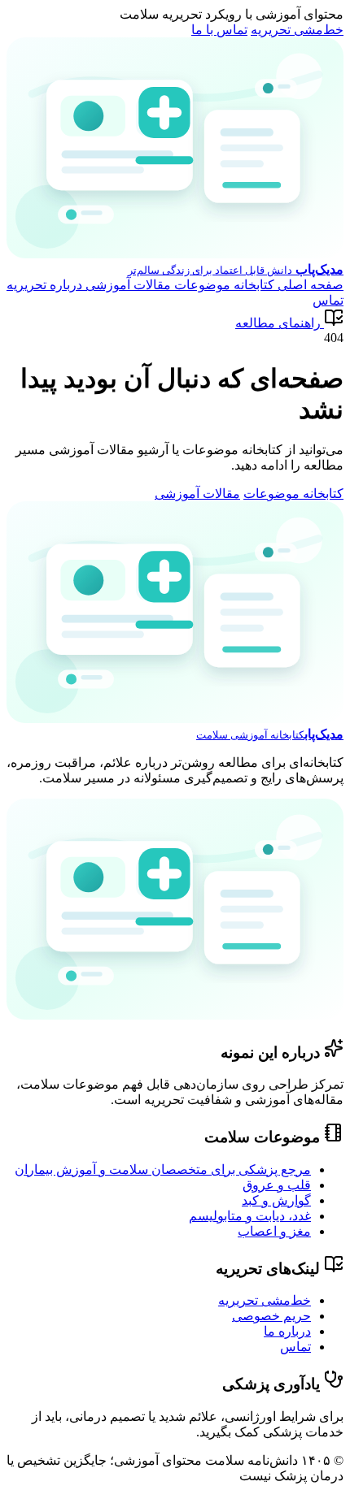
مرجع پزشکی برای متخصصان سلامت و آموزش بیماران (163, 1169)
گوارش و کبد (276, 1200)
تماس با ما (219, 30)
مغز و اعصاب (274, 1231)
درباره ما (287, 1331)
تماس (328, 300)
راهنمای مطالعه (278, 323)
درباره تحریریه (44, 285)
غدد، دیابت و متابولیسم (250, 1216)
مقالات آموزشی (126, 285)
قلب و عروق (277, 1185)
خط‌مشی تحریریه (297, 30)
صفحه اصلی (308, 285)
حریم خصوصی (271, 1316)
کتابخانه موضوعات (222, 285)
